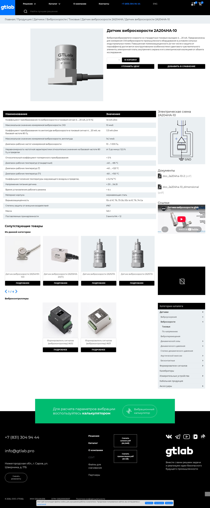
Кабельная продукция (171, 380)
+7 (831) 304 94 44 (131, 4)
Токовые (166, 326)
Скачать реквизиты (16, 477)
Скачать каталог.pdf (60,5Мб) (125, 440)
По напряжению (170, 331)
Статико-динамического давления (177, 351)
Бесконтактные (168, 360)
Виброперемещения (170, 336)
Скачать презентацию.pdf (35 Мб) (125, 456)
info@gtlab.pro (19, 450)
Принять (149, 503)
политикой (41, 504)
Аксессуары (166, 386)
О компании (79, 4)
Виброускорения (169, 317)
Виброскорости (168, 321)
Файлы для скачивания (95, 466)
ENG (155, 4)
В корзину (130, 60)
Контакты (104, 4)
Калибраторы (167, 370)
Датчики (164, 311)
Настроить (159, 503)
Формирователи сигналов (173, 365)
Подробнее (22, 283)
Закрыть (169, 503)
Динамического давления (173, 346)
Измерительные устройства (174, 375)
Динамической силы (170, 341)
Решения (28, 4)
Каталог (53, 4)
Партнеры (94, 475)
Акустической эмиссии (171, 355)
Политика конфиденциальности (90, 499)
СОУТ (91, 457)
